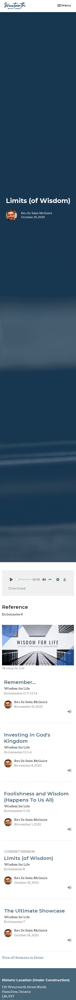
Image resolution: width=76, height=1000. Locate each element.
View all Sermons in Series (22, 957)
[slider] (24, 579)
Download (17, 588)
